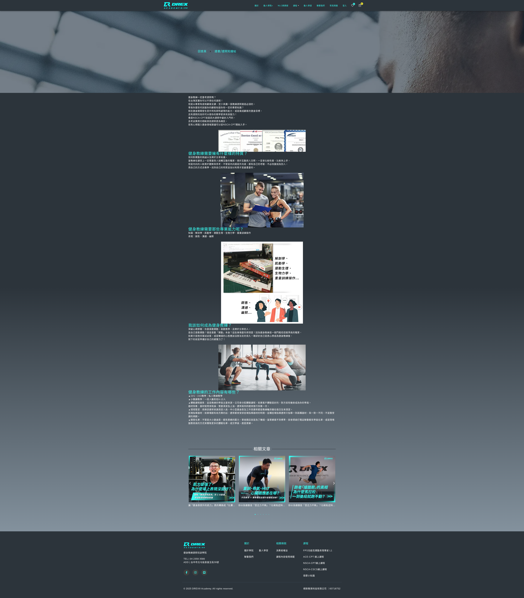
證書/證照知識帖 (225, 51)
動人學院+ (268, 5)
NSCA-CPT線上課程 (314, 563)
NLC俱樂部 (283, 5)
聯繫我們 (321, 5)
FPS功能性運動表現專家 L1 (317, 550)
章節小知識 (309, 576)
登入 (345, 5)
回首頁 (202, 51)
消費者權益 (282, 550)
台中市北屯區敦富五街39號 (205, 562)
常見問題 (334, 5)
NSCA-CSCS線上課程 (315, 569)
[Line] (204, 572)
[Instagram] (195, 572)
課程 (296, 5)
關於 (257, 5)
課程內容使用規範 (285, 557)
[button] (190, 483)
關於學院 (249, 550)
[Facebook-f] (187, 572)
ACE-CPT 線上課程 (313, 557)
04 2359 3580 (197, 559)
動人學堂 (308, 5)
